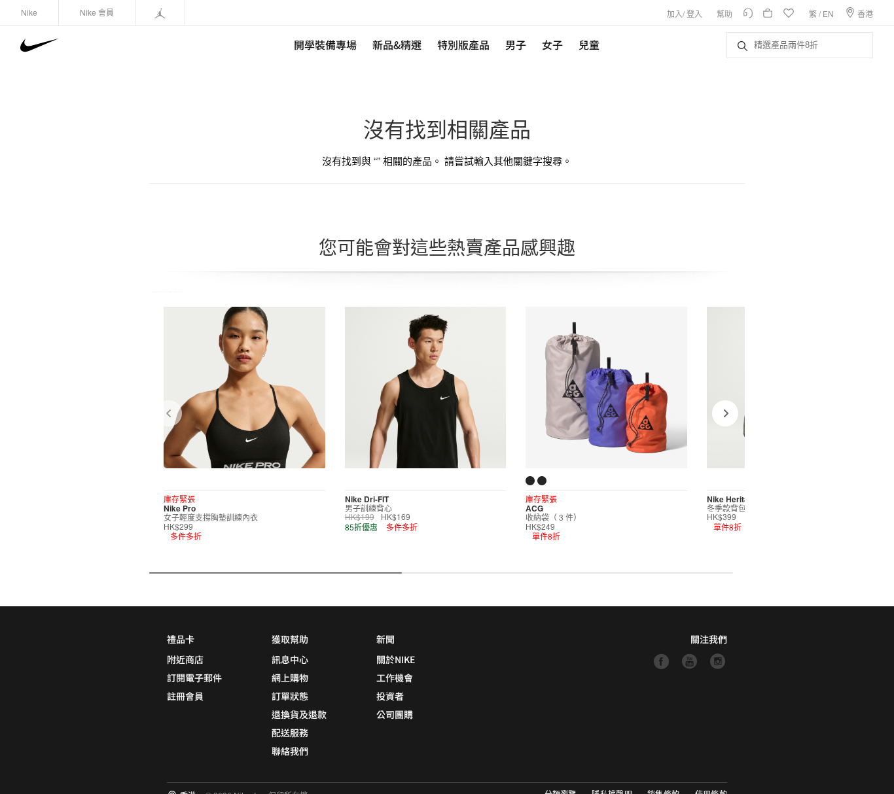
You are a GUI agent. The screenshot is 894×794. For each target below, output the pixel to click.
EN (828, 13)
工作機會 (394, 677)
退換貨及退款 (299, 714)
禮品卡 (180, 639)
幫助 (724, 13)
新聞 (385, 639)
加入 (675, 13)
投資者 (390, 695)
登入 (694, 13)
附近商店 (185, 659)
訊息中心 (290, 659)
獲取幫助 (290, 639)
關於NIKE (395, 659)
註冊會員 (185, 695)
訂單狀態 (290, 695)
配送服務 (290, 732)
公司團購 (394, 714)
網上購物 (290, 677)
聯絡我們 (290, 750)
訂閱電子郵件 (194, 677)
